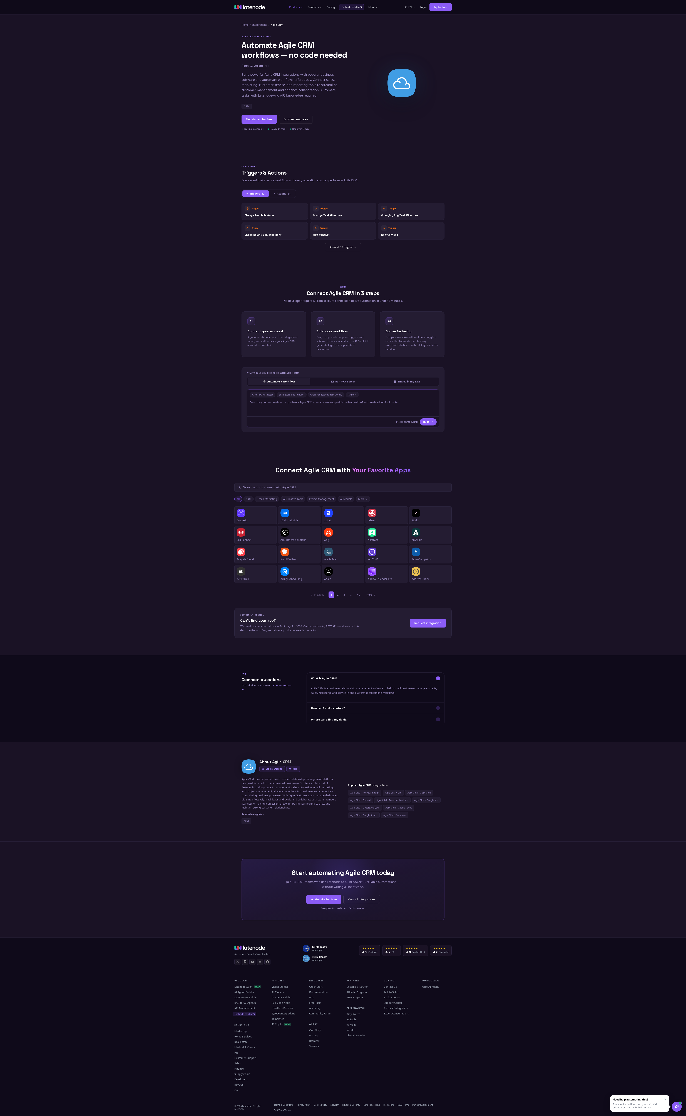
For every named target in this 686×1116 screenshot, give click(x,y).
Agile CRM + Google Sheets (363, 815)
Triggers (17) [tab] (257, 193)
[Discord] (260, 962)
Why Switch (353, 1014)
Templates (278, 1019)
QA (236, 1090)
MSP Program (355, 997)
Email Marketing (267, 499)
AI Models (346, 499)
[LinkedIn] (245, 962)
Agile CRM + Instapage (394, 815)
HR (236, 1052)
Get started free (326, 899)
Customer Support (245, 1058)
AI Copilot (281, 1024)
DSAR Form (403, 1104)
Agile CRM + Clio (393, 792)
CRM (246, 106)
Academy (314, 1008)
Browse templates (296, 119)
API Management (244, 1008)
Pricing (331, 7)
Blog (312, 997)
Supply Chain (242, 1074)
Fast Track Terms (282, 1110)
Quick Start (315, 986)
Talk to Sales (391, 992)
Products (294, 7)
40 (358, 594)
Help (294, 768)
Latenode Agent (247, 986)
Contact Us (390, 986)
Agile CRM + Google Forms (399, 807)
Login (423, 7)
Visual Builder (280, 986)
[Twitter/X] (237, 962)
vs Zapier (352, 1019)
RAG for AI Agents (245, 1002)
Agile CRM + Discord (360, 800)
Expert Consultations (396, 1013)
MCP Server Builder (246, 997)
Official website (273, 768)
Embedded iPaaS (352, 7)
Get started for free (259, 119)
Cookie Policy (320, 1104)
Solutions (313, 7)
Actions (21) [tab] (284, 193)
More (371, 7)
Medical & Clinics (244, 1047)
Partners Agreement (422, 1104)
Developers (241, 1079)
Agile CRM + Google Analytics (364, 807)
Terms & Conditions (283, 1104)
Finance (239, 1068)
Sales (237, 1063)
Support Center (393, 1002)
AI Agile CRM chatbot (262, 394)
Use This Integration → (275, 211)
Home (245, 24)
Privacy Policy (303, 1104)
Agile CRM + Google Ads (426, 800)
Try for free (440, 7)
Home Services (243, 1036)
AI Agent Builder (244, 992)
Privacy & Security (351, 1104)
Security (314, 1046)
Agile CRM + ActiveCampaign (364, 792)
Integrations (259, 24)
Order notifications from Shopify (326, 394)
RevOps (238, 1084)
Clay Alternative (356, 1035)
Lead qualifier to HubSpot (291, 394)
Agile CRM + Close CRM (419, 792)
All (238, 499)
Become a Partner (357, 986)
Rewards (314, 1040)
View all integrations (361, 899)
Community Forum (320, 1013)
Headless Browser (282, 1008)
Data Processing (372, 1104)
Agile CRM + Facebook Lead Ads (392, 800)
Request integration (427, 623)
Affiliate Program (357, 992)
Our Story (315, 1030)
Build (426, 422)
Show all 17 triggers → (343, 247)
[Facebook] (267, 962)
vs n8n (350, 1030)
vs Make (351, 1024)
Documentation (318, 992)
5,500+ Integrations (283, 1013)
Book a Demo (391, 997)
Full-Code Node (281, 1002)
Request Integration (396, 1008)
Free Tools (315, 1002)
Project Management (321, 499)
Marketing (240, 1031)
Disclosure (388, 1104)
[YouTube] (252, 962)
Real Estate (241, 1042)
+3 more (352, 394)
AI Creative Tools (293, 499)
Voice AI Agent (430, 986)
